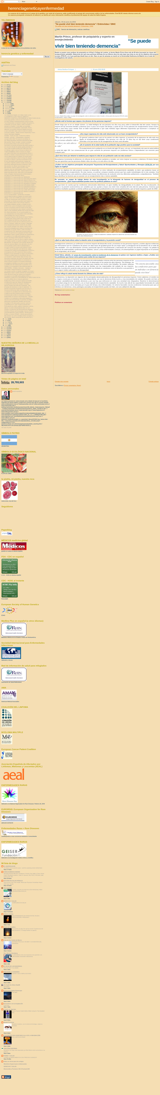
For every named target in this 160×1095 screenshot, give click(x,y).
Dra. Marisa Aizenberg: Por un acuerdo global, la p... (18, 212)
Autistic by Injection (10, 1009)
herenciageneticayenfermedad (36, 8)
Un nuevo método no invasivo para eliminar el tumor (18, 247)
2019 (5, 97)
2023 (5, 90)
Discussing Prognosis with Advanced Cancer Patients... (19, 217)
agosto (7, 110)
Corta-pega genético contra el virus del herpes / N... (18, 119)
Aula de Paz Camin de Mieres (13, 940)
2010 (5, 335)
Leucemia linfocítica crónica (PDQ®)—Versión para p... (18, 312)
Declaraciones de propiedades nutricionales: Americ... (18, 127)
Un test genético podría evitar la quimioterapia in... (17, 245)
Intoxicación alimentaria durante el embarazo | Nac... (18, 164)
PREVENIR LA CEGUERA (11, 972)
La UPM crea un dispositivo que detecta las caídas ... (18, 248)
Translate (16, 76)
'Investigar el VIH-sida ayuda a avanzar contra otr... (17, 303)
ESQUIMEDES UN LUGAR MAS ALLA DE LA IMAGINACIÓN (22, 1035)
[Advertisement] (71, 365)
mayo (6, 319)
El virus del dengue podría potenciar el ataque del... (17, 161)
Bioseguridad (8, 888)
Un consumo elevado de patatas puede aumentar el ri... (19, 147)
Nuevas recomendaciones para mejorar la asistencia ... (19, 209)
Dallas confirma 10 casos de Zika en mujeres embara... (19, 239)
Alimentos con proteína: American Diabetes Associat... (18, 129)
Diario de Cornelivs (10, 927)
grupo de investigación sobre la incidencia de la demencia (96, 255)
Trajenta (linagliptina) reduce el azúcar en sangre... (17, 151)
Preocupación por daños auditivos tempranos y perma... (19, 306)
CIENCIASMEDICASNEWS (12, 872)
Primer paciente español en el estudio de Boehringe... (18, 261)
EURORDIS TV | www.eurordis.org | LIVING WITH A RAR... (20, 190)
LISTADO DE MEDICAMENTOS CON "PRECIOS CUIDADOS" (20, 1057)
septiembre (8, 108)
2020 (5, 95)
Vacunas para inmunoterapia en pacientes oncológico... (18, 299)
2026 (5, 85)
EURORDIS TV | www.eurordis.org (13, 193)
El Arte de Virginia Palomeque (13, 990)
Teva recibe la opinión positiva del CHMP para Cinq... (18, 148)
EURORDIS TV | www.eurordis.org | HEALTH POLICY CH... (20, 180)
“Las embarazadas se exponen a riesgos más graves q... (19, 123)
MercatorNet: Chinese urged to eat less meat (16, 167)
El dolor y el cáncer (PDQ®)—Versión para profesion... (18, 314)
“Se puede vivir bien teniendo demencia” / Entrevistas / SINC (74, 26)
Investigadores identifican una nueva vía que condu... (18, 263)
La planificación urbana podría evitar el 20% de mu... (18, 218)
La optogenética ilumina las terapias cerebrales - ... (17, 284)
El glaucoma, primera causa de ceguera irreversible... (18, 280)
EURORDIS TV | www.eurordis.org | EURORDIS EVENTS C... (20, 186)
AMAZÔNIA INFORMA (10, 1048)
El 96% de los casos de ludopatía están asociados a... (18, 206)
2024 (5, 88)
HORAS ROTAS (8, 914)
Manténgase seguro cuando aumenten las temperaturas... (19, 234)
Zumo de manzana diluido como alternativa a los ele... (18, 244)
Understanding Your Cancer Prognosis (14, 215)
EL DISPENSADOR (9, 866)
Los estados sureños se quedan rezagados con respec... (19, 241)
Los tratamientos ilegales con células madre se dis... (18, 115)
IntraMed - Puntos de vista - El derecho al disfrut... (17, 135)
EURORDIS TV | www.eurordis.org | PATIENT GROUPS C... (20, 188)
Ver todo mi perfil (6, 427)
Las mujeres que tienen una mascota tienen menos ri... (18, 153)
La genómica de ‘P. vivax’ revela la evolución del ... (17, 304)
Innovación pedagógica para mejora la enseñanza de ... (19, 228)
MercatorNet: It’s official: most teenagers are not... (17, 166)
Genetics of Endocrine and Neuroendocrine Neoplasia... (19, 309)
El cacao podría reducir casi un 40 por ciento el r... (17, 143)
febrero (7, 323)
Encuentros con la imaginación (13, 1003)
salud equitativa (17, 391)
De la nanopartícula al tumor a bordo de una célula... (18, 225)
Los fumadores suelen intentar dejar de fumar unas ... (18, 256)
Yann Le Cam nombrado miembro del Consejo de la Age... (19, 210)
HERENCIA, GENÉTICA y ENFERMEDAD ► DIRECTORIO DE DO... (22, 118)
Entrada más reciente (61, 381)
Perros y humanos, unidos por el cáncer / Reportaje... (18, 223)
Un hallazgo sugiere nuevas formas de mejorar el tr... (18, 150)
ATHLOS (149, 164)
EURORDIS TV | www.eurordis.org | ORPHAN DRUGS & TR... (21, 182)
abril (6, 320)
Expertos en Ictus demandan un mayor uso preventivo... (19, 253)
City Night (14, 992)
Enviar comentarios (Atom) (72, 385)
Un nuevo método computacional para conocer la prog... (19, 121)
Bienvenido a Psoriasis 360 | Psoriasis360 (17, 1069)
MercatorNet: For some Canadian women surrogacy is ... (19, 315)
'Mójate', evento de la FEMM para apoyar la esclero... (18, 197)
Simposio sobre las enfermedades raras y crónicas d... (18, 169)
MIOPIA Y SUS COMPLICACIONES (21, 973)
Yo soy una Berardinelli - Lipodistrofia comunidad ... (17, 194)
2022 (5, 91)
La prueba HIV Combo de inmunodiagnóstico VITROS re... (19, 250)
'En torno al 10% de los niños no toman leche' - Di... (17, 290)
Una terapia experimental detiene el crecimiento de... (18, 260)
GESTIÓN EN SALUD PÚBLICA (13, 880)
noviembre (8, 105)
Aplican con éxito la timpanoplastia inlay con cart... (17, 307)
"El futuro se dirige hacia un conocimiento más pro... (18, 255)
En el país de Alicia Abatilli (12, 985)
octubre (7, 107)
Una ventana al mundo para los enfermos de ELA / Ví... (18, 221)
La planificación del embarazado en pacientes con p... (18, 264)
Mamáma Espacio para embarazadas (15, 1064)
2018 (5, 98)
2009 (5, 337)
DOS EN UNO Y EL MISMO (11, 968)
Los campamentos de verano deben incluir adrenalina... (19, 213)
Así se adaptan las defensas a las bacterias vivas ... (18, 220)
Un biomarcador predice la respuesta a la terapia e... (18, 295)
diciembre (7, 103)
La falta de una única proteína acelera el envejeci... (17, 293)
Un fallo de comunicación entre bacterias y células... (18, 199)
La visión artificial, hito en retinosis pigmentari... (16, 279)
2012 (5, 332)
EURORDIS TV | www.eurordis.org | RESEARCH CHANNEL (20, 183)
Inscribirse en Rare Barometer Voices (14, 175)
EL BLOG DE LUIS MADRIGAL (13, 966)
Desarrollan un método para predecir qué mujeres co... (18, 201)
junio (6, 113)
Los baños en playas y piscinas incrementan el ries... (18, 159)
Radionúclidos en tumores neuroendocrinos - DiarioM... (18, 296)
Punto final (6, 1005)
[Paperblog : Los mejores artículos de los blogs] (6, 535)
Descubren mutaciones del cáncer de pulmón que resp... (19, 258)
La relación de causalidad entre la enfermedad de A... (18, 291)
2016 (5, 102)
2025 (5, 86)
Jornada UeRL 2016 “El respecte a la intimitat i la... (17, 139)
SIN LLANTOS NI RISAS (18, 1037)
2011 (5, 334)
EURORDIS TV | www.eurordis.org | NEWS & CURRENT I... (20, 191)
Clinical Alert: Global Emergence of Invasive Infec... (17, 269)
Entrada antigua (154, 381)
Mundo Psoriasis (9, 1022)
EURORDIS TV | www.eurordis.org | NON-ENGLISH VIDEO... (20, 178)
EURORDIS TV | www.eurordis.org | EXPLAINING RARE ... (20, 185)
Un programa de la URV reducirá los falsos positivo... (18, 252)
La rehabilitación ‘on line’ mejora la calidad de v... (17, 116)
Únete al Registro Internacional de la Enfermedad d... (18, 174)
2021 (5, 93)
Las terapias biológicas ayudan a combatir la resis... (18, 204)
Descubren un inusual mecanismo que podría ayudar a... (19, 145)
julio (6, 112)
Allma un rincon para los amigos (14, 1061)
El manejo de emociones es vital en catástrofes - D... (18, 287)
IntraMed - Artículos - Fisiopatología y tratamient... (17, 137)
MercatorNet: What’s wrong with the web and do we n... (18, 317)
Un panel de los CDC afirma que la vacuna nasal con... (18, 231)
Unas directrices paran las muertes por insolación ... (18, 274)
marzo (6, 322)
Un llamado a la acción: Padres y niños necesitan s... (18, 124)
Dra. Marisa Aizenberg (11, 953)
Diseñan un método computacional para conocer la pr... (18, 154)
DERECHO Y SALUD (10, 901)
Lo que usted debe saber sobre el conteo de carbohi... (18, 131)
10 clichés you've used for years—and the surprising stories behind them (23, 868)
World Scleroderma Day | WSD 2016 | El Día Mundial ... (18, 172)
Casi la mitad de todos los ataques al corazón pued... (18, 156)
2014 (5, 328)
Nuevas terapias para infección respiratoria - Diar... (17, 285)
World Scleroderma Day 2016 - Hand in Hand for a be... (19, 170)
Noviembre (6, 986)
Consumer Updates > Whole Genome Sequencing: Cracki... (20, 132)
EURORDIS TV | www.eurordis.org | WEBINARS (17, 177)
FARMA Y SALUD (9, 1055)
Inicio (108, 381)
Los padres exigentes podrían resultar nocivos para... (18, 162)
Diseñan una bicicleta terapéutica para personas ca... (18, 288)
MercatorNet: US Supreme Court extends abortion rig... (18, 242)
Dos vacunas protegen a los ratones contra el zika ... (18, 226)
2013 (5, 330)
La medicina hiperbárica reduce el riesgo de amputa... (18, 158)
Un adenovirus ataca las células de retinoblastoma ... (18, 282)
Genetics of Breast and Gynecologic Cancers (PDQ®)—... (19, 311)
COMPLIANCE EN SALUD (19, 902)
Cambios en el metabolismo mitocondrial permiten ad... (18, 266)
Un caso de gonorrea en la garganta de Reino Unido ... (18, 232)
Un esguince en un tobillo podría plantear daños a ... (18, 236)
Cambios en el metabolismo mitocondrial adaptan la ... (18, 298)
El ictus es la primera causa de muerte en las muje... (18, 207)
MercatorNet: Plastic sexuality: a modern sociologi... (18, 142)
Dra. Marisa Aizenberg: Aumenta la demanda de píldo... (18, 140)
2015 (5, 327)
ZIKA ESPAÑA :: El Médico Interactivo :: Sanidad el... (18, 268)
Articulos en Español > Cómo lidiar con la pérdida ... (17, 126)
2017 (5, 100)
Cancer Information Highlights (12, 134)
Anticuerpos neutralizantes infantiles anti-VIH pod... (17, 301)
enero (6, 325)
